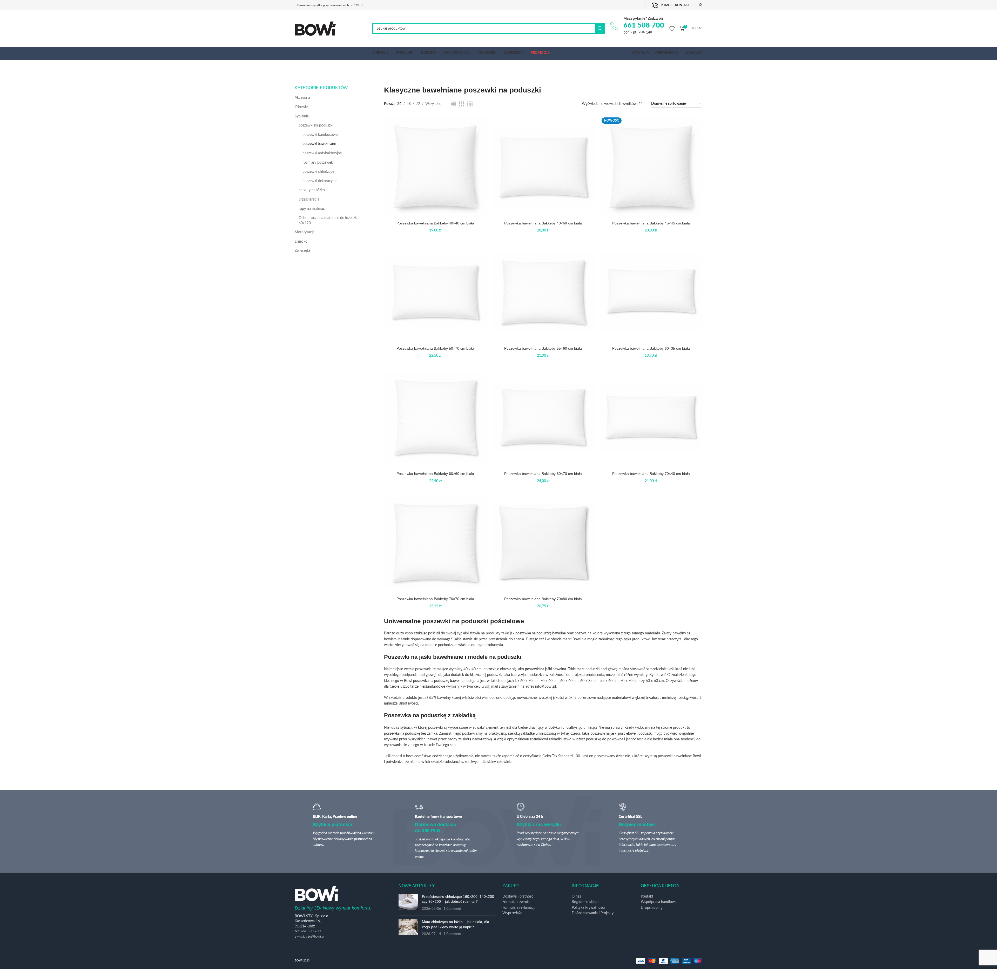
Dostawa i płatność (517, 896)
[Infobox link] (637, 26)
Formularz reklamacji (518, 908)
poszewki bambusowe (320, 135)
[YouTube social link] (630, 5)
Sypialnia (302, 116)
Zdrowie (301, 107)
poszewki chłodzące (318, 172)
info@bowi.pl (315, 936)
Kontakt (647, 896)
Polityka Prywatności (588, 908)
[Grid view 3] (461, 104)
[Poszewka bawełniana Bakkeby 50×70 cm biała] (435, 292)
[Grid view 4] (470, 104)
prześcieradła (309, 199)
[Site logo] (315, 28)
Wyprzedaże (512, 913)
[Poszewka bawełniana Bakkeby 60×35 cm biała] (651, 292)
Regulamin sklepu (585, 902)
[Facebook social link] (613, 5)
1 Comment (452, 908)
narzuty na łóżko (312, 190)
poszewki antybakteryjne (322, 153)
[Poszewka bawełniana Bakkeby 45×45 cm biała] (651, 167)
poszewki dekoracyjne (319, 181)
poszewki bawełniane (319, 144)
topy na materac (312, 209)
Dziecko (301, 241)
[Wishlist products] (672, 28)
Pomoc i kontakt (675, 5)
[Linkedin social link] (638, 5)
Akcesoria (302, 97)
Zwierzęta (302, 251)
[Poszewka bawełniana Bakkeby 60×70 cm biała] (543, 417)
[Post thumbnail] (408, 903)
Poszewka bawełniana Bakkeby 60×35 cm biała (651, 348)
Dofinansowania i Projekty (593, 913)
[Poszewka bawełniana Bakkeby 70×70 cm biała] (435, 542)
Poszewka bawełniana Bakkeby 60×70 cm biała (543, 474)
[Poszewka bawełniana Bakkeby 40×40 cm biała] (435, 167)
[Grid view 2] (453, 104)
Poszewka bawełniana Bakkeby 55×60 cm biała (543, 348)
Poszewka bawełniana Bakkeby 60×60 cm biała (435, 474)
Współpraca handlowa (659, 902)
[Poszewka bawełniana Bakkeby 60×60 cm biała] (435, 417)
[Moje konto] (700, 5)
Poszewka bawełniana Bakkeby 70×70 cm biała (435, 599)
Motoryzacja (304, 232)
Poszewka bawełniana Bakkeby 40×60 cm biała (543, 223)
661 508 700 (311, 931)
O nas (576, 896)
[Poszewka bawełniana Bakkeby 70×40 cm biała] (651, 417)
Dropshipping (651, 908)
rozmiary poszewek (317, 162)
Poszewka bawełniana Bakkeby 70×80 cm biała (543, 599)
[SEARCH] (600, 28)
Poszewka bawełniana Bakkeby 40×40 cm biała (435, 223)
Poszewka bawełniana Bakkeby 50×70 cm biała (435, 348)
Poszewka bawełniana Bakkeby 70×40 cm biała (651, 474)
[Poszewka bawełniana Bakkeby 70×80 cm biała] (543, 542)
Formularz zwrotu (516, 902)
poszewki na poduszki (316, 125)
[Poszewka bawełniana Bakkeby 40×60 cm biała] (543, 167)
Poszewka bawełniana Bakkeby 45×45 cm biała (651, 223)
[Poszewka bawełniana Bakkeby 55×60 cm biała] (543, 292)
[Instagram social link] (622, 5)
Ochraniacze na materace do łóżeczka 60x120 (329, 220)
